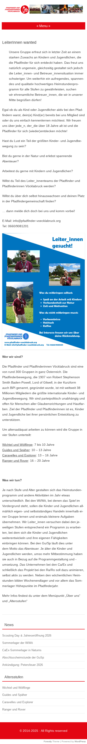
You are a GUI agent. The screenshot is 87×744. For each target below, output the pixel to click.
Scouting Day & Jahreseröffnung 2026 (26, 635)
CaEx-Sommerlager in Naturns (21, 650)
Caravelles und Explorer (19, 455)
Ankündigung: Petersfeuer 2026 (22, 664)
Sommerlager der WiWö (17, 643)
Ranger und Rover (15, 460)
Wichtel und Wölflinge (17, 444)
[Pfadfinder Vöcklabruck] (43, 14)
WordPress (80, 741)
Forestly (48, 741)
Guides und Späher (16, 450)
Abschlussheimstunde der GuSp (23, 657)
